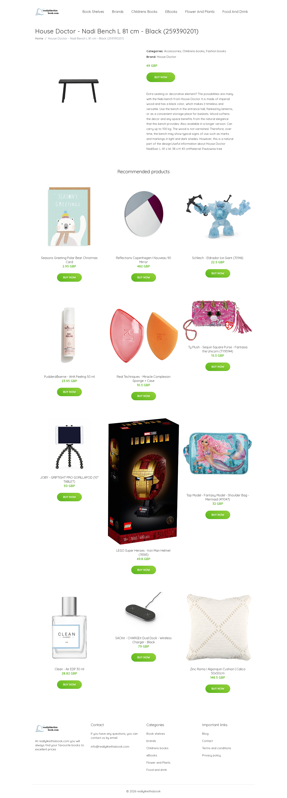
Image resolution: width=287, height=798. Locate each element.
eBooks (171, 11)
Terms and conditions (216, 748)
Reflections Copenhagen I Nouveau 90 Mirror (143, 260)
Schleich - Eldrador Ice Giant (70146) (217, 258)
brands (118, 11)
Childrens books (144, 11)
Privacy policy (211, 755)
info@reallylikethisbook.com (110, 746)
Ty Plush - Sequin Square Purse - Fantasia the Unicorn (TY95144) (217, 349)
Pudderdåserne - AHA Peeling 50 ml (69, 377)
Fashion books (216, 51)
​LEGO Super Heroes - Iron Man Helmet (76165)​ (143, 553)
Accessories (172, 51)
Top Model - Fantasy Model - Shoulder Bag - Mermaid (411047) (217, 497)
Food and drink (235, 11)
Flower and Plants (200, 11)
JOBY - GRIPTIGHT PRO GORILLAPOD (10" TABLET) (69, 479)
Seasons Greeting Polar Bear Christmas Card (69, 260)
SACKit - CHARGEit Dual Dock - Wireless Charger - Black (143, 640)
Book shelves (93, 11)
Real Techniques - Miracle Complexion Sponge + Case (143, 379)
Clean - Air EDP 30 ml (69, 669)
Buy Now (160, 77)
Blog (205, 733)
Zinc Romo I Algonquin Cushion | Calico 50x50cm (217, 671)
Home (39, 38)
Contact (207, 741)
